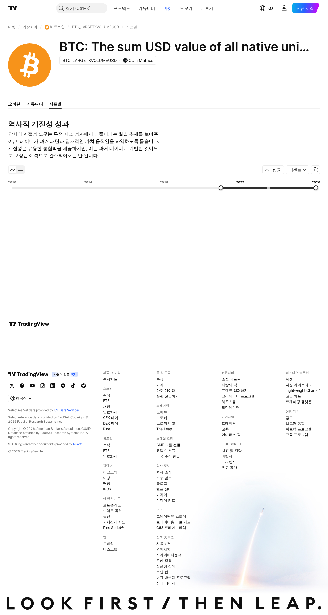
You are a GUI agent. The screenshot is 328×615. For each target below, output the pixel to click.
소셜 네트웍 (231, 379)
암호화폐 (110, 412)
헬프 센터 (164, 489)
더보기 (207, 8)
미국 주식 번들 (168, 456)
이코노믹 (110, 472)
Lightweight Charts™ (303, 390)
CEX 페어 (110, 417)
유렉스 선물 (165, 450)
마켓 (167, 8)
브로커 (186, 8)
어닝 (106, 478)
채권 (106, 406)
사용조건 (163, 543)
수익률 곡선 (112, 510)
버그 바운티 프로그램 (173, 577)
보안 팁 (162, 572)
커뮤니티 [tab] (35, 103)
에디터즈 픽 (231, 434)
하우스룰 (229, 401)
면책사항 (163, 549)
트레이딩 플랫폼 (299, 401)
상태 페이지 (165, 583)
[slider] (221, 187)
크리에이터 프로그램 (238, 396)
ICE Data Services (67, 410)
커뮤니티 (146, 8)
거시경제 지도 (114, 522)
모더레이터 (231, 407)
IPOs (107, 489)
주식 (106, 395)
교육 (225, 429)
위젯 (289, 379)
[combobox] (297, 169)
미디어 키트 (165, 500)
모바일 (108, 543)
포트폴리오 (112, 505)
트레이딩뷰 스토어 (171, 516)
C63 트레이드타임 (171, 527)
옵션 (106, 516)
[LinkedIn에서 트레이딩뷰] (52, 385)
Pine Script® (113, 527)
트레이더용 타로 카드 (173, 522)
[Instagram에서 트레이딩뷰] (42, 385)
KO (270, 8)
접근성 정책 (165, 566)
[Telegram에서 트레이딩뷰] (63, 385)
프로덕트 (122, 8)
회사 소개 (164, 472)
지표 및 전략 (232, 450)
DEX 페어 (110, 423)
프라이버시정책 (168, 555)
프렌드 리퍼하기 (235, 390)
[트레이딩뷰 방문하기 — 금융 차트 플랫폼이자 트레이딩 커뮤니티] (29, 324)
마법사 (227, 456)
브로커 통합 (295, 423)
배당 (106, 483)
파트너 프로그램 (299, 429)
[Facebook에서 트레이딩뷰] (22, 385)
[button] (134, 8)
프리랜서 (229, 462)
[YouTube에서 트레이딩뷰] (32, 385)
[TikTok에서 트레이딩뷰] (73, 385)
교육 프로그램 (297, 434)
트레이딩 (229, 423)
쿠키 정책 (164, 560)
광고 (289, 417)
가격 (159, 385)
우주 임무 (164, 478)
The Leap (164, 429)
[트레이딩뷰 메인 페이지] (12, 8)
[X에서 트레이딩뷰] (11, 385)
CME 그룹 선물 (168, 445)
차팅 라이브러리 (299, 385)
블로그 (161, 483)
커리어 (161, 494)
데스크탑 (110, 549)
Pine (106, 429)
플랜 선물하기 (167, 396)
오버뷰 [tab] (14, 103)
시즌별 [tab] (55, 103)
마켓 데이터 (165, 390)
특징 (159, 379)
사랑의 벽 (229, 385)
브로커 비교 (165, 423)
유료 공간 (229, 467)
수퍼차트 (110, 379)
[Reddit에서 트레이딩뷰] (83, 385)
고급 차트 (293, 396)
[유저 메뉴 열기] (284, 8)
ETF (106, 400)
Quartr (77, 444)
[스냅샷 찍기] (315, 169)
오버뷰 (161, 412)
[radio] (12, 169)
